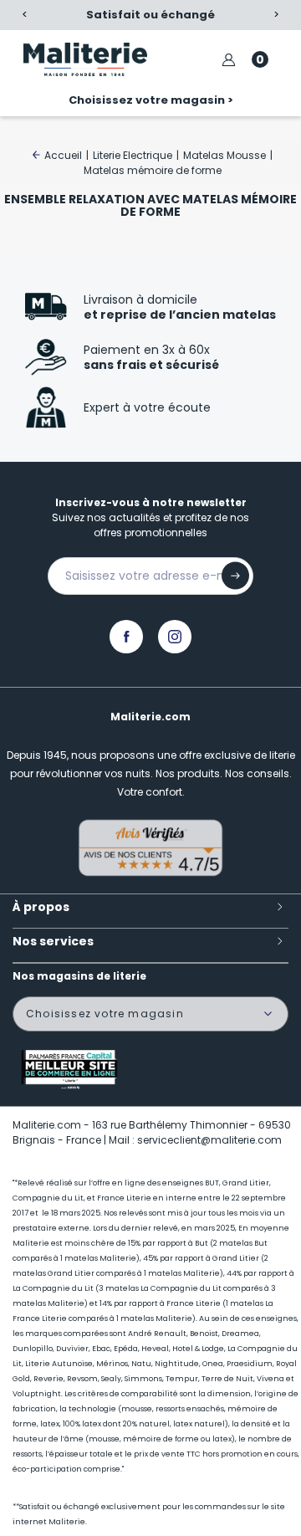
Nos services (53, 941)
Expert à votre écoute (147, 407)
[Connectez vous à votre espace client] (229, 60)
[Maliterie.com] (84, 59)
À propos (41, 907)
